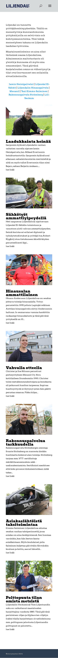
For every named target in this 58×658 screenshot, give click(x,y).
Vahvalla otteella (24, 368)
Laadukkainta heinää (28, 141)
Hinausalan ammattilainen (22, 293)
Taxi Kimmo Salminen (34, 91)
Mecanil (14, 91)
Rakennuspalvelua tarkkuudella (25, 442)
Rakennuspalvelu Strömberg (26, 95)
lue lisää (10, 169)
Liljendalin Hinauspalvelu (33, 88)
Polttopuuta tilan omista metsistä (24, 599)
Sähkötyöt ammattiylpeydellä (26, 216)
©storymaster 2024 (14, 654)
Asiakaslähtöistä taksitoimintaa (24, 522)
